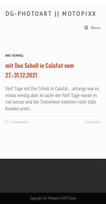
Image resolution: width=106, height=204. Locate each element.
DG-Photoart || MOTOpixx (51, 13)
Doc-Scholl (14, 55)
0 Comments (19, 122)
